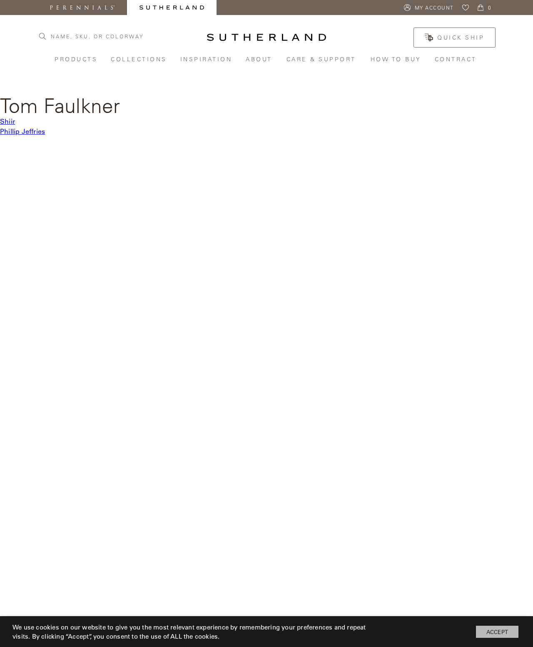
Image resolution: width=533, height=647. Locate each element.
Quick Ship (460, 37)
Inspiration (207, 59)
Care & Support (322, 59)
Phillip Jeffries (22, 131)
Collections (139, 59)
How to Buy (396, 59)
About (260, 59)
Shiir (7, 121)
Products (76, 59)
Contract (456, 59)
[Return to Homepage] (266, 37)
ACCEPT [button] (497, 631)
